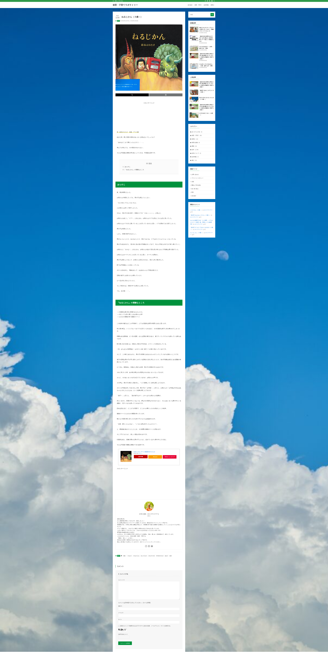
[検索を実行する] (212, 14)
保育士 (195, 139)
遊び (194, 160)
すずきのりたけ (159, 555)
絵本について (196, 153)
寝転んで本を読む (196, 185)
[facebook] (205, 1)
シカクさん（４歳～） (196, 210)
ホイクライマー (208, 210)
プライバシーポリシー (197, 178)
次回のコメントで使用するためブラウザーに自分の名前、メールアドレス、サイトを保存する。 (145, 626)
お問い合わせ (195, 174)
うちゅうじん (136, 555)
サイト (120, 619)
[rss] (210, 1)
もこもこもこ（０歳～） (196, 232)
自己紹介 (193, 195)
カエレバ (140, 453)
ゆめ (171, 555)
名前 (120, 606)
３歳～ (124, 555)
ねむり (166, 555)
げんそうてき (152, 555)
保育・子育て (197, 135)
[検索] (214, 1)
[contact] (212, 1)
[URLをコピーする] (165, 94)
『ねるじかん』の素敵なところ (134, 169)
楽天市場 (140, 456)
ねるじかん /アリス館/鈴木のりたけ (144, 451)
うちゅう (130, 555)
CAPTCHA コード (123, 634)
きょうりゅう (144, 555)
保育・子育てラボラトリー (125, 5)
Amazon (155, 456)
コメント (121, 580)
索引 (192, 192)
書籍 (194, 146)
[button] (132, 94)
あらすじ (127, 166)
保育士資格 (196, 142)
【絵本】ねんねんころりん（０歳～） (200, 215)
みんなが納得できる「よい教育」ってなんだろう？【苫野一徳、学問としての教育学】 (201, 222)
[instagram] (207, 1)
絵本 (118, 20)
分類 (192, 181)
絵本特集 (195, 156)
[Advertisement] (149, 116)
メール (120, 612)
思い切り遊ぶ (195, 188)
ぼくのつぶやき (197, 132)
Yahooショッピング (170, 456)
